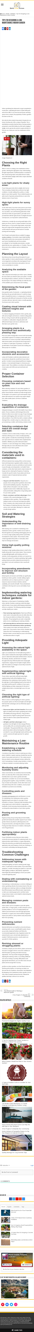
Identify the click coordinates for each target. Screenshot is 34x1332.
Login (32, 1165)
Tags (23, 1206)
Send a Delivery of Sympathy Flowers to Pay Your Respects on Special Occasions (15, 1132)
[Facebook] (10, 1198)
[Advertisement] (17, 53)
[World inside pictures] (17, 5)
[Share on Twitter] (5, 28)
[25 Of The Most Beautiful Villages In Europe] (14, 1289)
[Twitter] (13, 1198)
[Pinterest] (17, 1198)
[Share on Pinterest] (7, 28)
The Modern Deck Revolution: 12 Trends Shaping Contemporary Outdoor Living (14, 1104)
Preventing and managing (8, 796)
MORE (7, 13)
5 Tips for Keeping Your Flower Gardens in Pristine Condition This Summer (15, 1041)
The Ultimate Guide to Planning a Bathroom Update (13, 991)
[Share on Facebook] (3, 28)
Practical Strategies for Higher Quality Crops (16, 1021)
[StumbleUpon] (20, 1198)
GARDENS (12, 13)
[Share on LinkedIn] (10, 28)
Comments (16, 1206)
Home (3, 13)
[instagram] (23, 1198)
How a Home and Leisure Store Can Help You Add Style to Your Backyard (16, 1125)
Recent (3, 1206)
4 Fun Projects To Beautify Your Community (21, 995)
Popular (9, 1206)
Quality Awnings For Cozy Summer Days (14, 1152)
